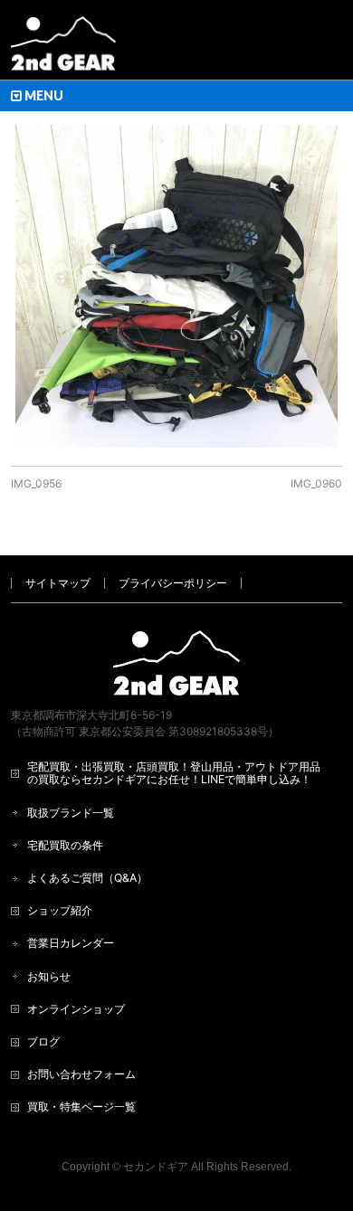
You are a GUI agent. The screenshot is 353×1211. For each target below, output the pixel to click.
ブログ (43, 1041)
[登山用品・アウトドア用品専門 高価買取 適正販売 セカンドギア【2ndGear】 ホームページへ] (63, 50)
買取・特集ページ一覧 (81, 1106)
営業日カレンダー (70, 943)
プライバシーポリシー (173, 583)
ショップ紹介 (59, 910)
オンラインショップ (76, 1009)
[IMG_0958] (177, 286)
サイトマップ (58, 583)
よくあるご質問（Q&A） (87, 878)
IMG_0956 (36, 483)
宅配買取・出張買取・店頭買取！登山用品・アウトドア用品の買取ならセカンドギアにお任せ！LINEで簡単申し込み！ (173, 773)
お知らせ (49, 976)
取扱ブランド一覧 (70, 812)
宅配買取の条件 (65, 845)
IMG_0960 (316, 483)
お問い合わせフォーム (81, 1074)
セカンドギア (155, 1166)
